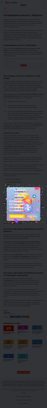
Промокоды (17, 216)
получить (32, 216)
